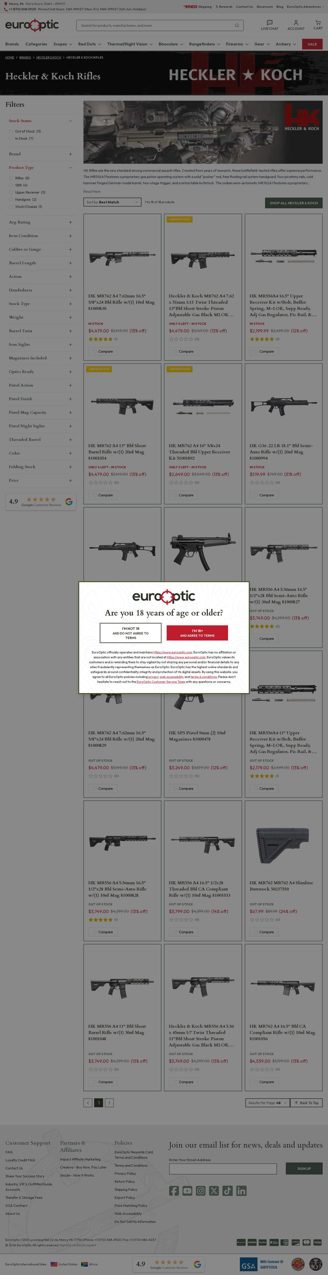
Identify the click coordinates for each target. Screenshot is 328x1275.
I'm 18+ (197, 633)
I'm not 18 (131, 633)
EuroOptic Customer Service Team (161, 682)
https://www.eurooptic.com (173, 652)
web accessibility (171, 677)
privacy (153, 677)
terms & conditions (204, 677)
